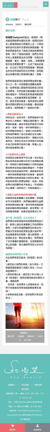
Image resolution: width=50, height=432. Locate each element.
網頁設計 (27, 419)
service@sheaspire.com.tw (29, 410)
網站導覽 (25, 389)
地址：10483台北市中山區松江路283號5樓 (25, 402)
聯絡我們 (38, 384)
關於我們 (11, 336)
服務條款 (31, 336)
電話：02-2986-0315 (16, 406)
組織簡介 (18, 24)
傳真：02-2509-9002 (33, 406)
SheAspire (9, 24)
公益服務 (21, 336)
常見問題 (25, 384)
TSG (21, 419)
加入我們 (27, 340)
